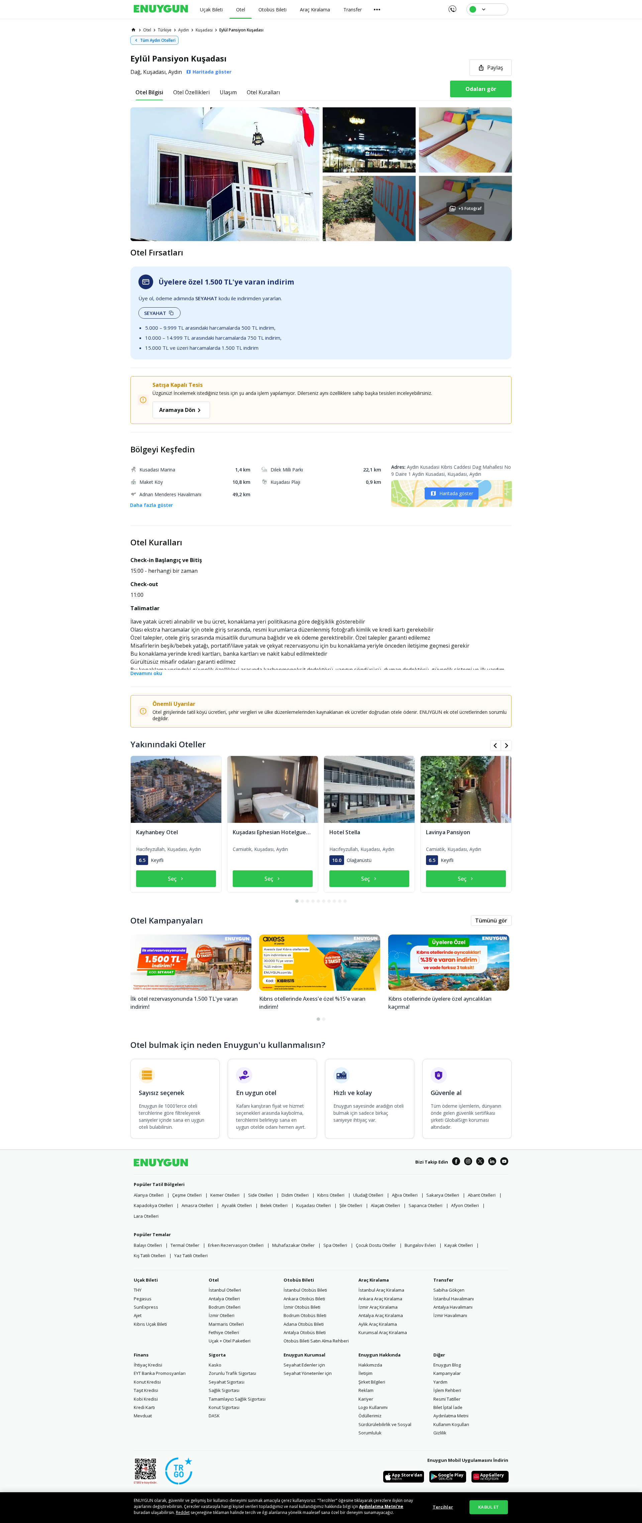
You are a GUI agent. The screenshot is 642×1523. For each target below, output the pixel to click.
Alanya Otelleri (149, 1195)
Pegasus (142, 1299)
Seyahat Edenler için (304, 1365)
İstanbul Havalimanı (453, 1299)
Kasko (215, 1365)
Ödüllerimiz (370, 1416)
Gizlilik (439, 1433)
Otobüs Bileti (299, 1280)
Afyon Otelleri (465, 1205)
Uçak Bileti (146, 1280)
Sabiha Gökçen (448, 1290)
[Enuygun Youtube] (504, 1162)
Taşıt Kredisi (146, 1390)
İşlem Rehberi (447, 1390)
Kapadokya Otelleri (153, 1205)
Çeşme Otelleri (187, 1195)
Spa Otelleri (335, 1245)
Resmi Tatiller (446, 1399)
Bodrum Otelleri (224, 1307)
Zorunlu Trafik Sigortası (232, 1373)
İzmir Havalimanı (450, 1315)
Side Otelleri (260, 1195)
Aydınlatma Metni (450, 1416)
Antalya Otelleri (224, 1299)
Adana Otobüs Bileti (304, 1324)
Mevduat (143, 1416)
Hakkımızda (370, 1365)
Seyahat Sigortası (226, 1382)
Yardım (440, 1382)
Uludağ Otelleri (368, 1195)
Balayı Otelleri (148, 1245)
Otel (214, 1280)
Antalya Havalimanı (452, 1307)
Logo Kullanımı (373, 1407)
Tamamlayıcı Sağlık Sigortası (237, 1399)
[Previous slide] (495, 745)
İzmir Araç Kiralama (378, 1307)
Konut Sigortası (224, 1407)
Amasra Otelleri (197, 1205)
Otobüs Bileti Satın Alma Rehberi (316, 1341)
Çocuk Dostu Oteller (376, 1245)
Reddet (183, 1512)
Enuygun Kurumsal (304, 1355)
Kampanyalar (447, 1373)
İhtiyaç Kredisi (148, 1365)
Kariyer (365, 1399)
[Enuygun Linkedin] (492, 1162)
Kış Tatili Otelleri (150, 1256)
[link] (133, 30)
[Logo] (161, 9)
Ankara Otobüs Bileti (304, 1299)
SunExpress (146, 1307)
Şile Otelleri (350, 1205)
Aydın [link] (183, 30)
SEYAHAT (155, 313)
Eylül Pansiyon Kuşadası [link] (241, 30)
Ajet (137, 1315)
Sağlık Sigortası (224, 1390)
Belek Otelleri (274, 1205)
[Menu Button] (377, 9)
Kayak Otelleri (458, 1245)
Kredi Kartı (144, 1407)
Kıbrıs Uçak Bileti (150, 1324)
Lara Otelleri (146, 1216)
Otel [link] (147, 30)
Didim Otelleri (295, 1195)
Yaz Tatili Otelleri (191, 1256)
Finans (141, 1355)
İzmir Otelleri (221, 1315)
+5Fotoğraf (469, 208)
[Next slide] (506, 745)
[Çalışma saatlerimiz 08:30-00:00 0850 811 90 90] (451, 6)
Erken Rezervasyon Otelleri (235, 1245)
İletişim (365, 1373)
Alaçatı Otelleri (385, 1205)
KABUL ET (488, 1507)
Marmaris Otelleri (226, 1324)
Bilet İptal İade (447, 1407)
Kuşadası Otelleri (313, 1205)
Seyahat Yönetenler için (308, 1373)
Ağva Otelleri (405, 1195)
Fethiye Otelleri (224, 1332)
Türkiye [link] (165, 30)
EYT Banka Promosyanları (160, 1373)
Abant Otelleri (482, 1195)
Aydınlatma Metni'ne (381, 1506)
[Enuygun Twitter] (480, 1162)
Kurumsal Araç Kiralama (382, 1332)
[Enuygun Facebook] (456, 1162)
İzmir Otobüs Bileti (302, 1307)
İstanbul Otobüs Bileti (305, 1290)
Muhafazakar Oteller (293, 1245)
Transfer (443, 1280)
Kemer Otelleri (224, 1195)
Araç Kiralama (373, 1280)
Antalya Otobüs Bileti (305, 1332)
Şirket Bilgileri (371, 1382)
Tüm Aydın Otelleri (158, 40)
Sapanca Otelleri (425, 1205)
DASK (214, 1416)
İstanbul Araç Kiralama (381, 1290)
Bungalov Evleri (420, 1245)
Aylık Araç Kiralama (377, 1324)
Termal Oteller (185, 1245)
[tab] (149, 92)
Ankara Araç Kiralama (380, 1299)
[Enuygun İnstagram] (468, 1162)
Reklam (365, 1390)
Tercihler (443, 1507)
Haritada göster (456, 493)
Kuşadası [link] (204, 30)
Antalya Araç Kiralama (380, 1315)
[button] (321, 174)
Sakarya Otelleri (442, 1195)
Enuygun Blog (447, 1365)
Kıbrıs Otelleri (330, 1195)
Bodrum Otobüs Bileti (305, 1315)
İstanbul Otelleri (225, 1290)
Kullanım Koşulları (451, 1424)
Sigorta (217, 1355)
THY (137, 1290)
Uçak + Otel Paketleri (229, 1341)
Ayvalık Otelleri (237, 1205)
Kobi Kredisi (146, 1399)
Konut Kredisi (147, 1382)
